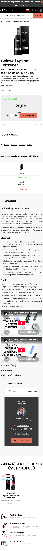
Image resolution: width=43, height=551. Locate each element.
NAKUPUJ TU (19, 5)
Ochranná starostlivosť (20, 22)
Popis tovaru (10, 201)
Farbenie (7, 22)
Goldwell (39, 125)
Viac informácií (6, 85)
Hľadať (37, 15)
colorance (5, 223)
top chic (29, 221)
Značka (6, 145)
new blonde (27, 223)
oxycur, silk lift (15, 223)
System (29, 145)
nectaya (38, 221)
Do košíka (27, 115)
